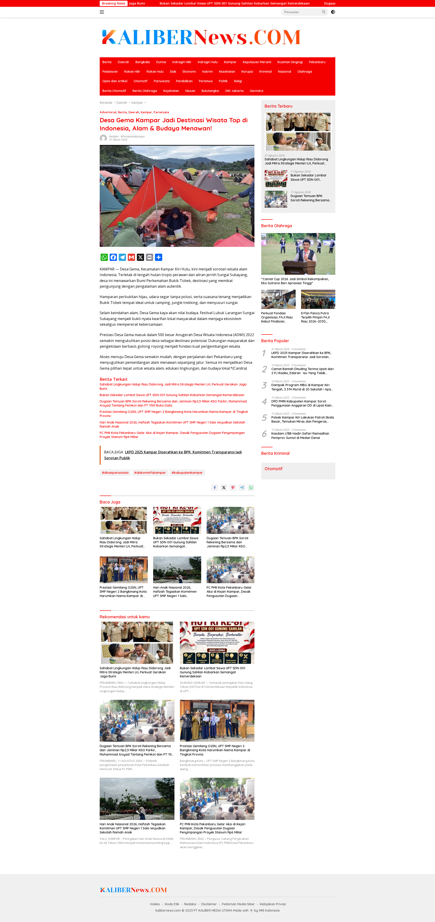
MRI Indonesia (269, 910)
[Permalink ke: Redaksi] (103, 138)
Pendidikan (184, 81)
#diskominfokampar (150, 473)
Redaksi (113, 136)
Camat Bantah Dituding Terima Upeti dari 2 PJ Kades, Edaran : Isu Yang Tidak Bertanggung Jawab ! (302, 371)
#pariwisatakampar (133, 136)
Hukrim (207, 72)
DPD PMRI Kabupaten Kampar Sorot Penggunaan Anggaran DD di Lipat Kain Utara (301, 403)
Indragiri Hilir (181, 62)
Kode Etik (172, 904)
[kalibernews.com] (202, 37)
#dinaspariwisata (115, 473)
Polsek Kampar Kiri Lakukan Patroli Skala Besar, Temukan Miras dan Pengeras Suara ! (302, 419)
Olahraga (304, 72)
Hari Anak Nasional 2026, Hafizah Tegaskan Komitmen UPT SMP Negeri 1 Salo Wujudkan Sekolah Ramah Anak (172, 424)
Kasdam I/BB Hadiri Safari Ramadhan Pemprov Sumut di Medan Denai (300, 435)
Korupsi (247, 72)
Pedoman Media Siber (238, 904)
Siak (173, 72)
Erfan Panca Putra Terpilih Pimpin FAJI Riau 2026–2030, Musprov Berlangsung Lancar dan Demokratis (317, 317)
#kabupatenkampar (187, 473)
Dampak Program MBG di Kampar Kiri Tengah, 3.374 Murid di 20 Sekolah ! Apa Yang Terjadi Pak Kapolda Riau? (301, 387)
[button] (324, 11)
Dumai (161, 62)
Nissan (190, 91)
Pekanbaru (317, 62)
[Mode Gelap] (333, 12)
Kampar (230, 62)
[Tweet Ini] (223, 487)
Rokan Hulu (155, 72)
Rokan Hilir (132, 72)
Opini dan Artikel (114, 81)
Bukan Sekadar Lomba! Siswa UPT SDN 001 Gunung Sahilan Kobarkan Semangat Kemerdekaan (176, 3)
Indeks (155, 904)
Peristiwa (206, 81)
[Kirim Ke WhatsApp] (251, 487)
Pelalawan (110, 72)
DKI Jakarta (234, 91)
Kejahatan (171, 91)
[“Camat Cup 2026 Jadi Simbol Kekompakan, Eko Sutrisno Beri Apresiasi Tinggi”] (298, 254)
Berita (106, 62)
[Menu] (103, 12)
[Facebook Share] (214, 487)
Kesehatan (227, 72)
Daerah (123, 62)
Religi (238, 81)
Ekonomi (189, 72)
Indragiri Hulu (208, 62)
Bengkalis (142, 62)
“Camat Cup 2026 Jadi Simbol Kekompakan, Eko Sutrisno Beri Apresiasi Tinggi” (295, 281)
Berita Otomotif (114, 91)
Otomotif (140, 81)
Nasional (284, 72)
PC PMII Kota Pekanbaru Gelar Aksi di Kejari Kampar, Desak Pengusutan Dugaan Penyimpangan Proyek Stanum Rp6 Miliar (172, 435)
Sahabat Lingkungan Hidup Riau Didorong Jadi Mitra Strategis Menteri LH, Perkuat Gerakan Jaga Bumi (173, 386)
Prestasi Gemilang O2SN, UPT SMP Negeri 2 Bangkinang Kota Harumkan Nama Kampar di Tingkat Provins (174, 414)
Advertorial (108, 112)
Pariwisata (162, 81)
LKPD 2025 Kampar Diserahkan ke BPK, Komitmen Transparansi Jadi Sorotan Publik (301, 355)
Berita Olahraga (145, 91)
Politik (223, 81)
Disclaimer (209, 904)
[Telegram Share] (242, 487)
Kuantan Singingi (290, 62)
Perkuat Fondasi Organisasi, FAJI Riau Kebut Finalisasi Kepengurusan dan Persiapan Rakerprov (277, 317)
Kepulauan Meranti (257, 62)
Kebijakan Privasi (273, 904)
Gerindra (256, 91)
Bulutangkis (210, 91)
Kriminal (265, 72)
